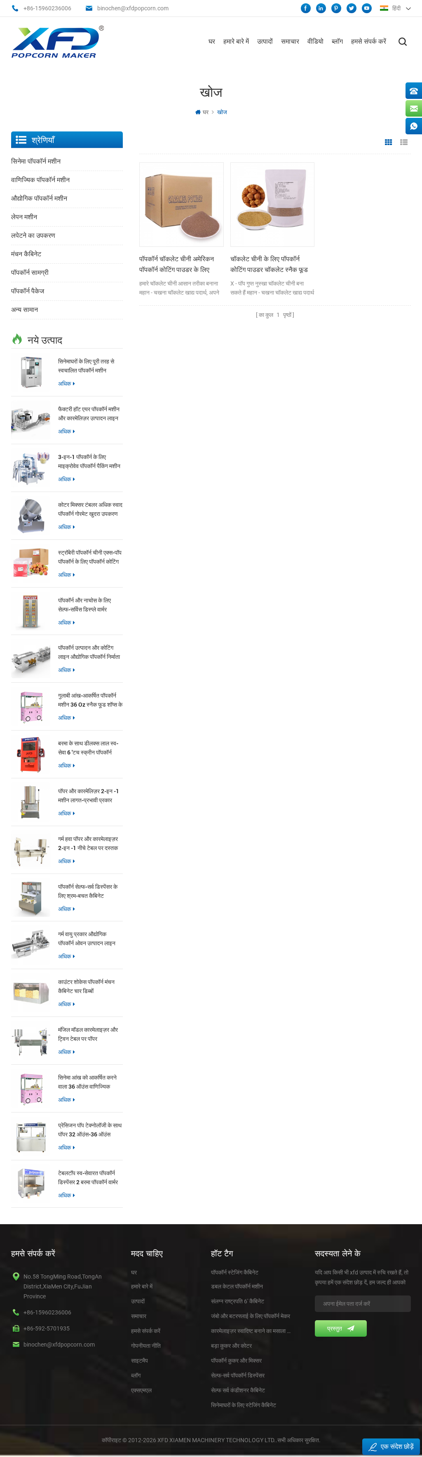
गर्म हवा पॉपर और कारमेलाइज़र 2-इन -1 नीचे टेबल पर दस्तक (88, 843)
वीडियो (315, 41)
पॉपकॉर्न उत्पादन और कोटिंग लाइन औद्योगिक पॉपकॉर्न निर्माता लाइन (89, 652)
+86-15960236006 (47, 8)
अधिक (64, 383)
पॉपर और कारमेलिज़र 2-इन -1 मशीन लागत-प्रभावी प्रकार (88, 795)
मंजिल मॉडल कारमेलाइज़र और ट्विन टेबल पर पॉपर (88, 1034)
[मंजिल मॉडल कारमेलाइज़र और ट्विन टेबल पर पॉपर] (30, 1040)
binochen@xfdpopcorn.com (133, 8)
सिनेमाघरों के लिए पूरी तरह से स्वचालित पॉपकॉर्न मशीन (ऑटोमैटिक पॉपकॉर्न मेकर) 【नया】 (86, 366)
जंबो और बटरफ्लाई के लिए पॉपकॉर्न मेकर (250, 1316)
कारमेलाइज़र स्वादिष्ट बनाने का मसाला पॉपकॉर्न (251, 1331)
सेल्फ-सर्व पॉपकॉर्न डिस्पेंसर (238, 1375)
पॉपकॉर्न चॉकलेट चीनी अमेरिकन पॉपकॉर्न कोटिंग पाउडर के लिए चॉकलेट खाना (176, 264)
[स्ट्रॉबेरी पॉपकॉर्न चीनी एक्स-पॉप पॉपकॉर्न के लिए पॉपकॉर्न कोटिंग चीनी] (30, 563)
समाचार (290, 41)
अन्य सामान (24, 310)
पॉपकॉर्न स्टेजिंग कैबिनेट (234, 1272)
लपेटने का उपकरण (33, 235)
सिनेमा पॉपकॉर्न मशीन (36, 161)
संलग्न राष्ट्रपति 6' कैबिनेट (237, 1301)
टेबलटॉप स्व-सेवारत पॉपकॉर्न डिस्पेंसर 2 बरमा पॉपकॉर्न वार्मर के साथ (88, 1178)
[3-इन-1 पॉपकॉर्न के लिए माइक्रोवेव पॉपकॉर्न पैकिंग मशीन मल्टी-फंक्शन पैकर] (30, 467)
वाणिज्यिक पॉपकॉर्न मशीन (40, 180)
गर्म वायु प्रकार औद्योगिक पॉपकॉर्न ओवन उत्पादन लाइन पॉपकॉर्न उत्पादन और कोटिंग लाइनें (86, 939)
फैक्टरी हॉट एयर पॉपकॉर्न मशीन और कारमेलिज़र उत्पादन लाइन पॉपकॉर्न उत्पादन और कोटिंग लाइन (89, 414)
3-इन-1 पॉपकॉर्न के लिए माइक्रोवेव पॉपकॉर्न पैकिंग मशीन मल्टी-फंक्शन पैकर (89, 462)
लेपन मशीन (24, 217)
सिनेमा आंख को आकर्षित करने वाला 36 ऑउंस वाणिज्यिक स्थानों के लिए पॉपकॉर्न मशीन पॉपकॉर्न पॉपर (87, 1082)
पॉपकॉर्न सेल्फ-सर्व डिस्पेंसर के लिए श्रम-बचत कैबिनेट (87, 891)
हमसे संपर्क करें (368, 41)
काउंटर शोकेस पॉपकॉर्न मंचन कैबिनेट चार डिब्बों (86, 986)
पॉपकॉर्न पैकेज (27, 291)
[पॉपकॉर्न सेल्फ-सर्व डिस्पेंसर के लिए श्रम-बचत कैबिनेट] (30, 897)
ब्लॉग (337, 41)
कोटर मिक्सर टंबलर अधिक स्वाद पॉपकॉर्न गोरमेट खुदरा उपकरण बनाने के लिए (90, 509)
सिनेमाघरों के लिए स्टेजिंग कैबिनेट (243, 1405)
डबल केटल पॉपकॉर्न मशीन (237, 1286)
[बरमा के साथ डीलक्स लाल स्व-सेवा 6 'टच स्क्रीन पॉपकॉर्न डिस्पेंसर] (30, 754)
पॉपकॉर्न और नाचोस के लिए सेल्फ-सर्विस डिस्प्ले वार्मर (84, 604)
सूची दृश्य (404, 142)
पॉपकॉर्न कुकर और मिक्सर (236, 1360)
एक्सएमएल (141, 1390)
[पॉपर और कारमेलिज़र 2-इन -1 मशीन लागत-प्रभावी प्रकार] (30, 802)
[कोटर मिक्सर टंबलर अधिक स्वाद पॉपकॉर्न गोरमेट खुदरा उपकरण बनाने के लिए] (30, 515)
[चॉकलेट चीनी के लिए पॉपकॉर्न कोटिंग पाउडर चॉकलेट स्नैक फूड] (272, 204)
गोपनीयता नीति (146, 1345)
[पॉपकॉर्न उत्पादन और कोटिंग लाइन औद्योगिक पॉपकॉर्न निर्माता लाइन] (30, 658)
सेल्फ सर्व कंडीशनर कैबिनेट (238, 1390)
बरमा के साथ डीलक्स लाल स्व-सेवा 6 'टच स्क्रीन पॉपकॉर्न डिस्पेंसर (88, 748)
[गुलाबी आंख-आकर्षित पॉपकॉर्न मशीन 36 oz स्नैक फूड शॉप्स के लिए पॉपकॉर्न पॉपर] (30, 706)
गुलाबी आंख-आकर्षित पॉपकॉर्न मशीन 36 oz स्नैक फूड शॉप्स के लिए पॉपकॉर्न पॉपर (90, 700)
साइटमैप (139, 1360)
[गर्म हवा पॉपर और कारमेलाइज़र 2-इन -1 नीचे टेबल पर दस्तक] (30, 849)
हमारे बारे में (236, 41)
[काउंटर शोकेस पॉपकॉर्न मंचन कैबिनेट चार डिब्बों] (30, 992)
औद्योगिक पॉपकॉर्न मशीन (39, 198)
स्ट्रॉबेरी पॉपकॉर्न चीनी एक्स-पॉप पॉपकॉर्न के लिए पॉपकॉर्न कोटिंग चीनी (90, 557)
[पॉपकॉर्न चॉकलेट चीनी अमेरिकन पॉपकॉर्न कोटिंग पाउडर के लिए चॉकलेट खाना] (181, 204)
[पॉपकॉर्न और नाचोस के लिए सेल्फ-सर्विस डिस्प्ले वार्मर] (30, 611)
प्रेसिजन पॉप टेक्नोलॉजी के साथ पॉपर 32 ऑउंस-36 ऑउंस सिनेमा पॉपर (90, 1130)
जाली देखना (388, 142)
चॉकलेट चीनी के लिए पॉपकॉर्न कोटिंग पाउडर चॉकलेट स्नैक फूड (269, 264)
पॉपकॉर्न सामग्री (30, 272)
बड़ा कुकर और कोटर (231, 1345)
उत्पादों (265, 41)
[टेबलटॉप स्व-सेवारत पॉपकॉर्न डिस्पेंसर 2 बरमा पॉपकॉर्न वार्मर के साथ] (30, 1184)
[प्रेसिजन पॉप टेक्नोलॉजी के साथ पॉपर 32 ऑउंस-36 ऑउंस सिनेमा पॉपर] (30, 1136)
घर (212, 41)
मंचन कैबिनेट (26, 254)
